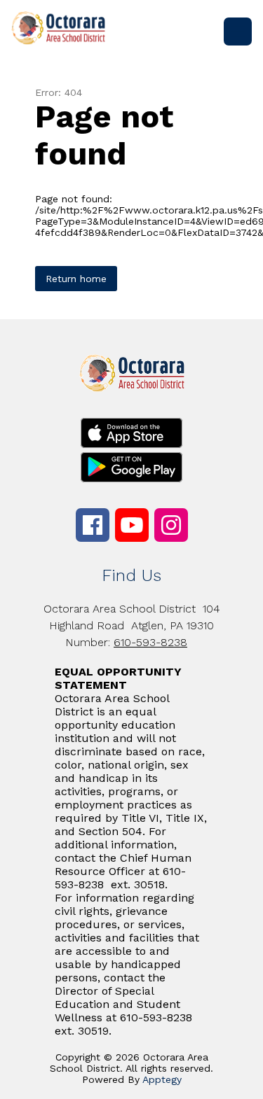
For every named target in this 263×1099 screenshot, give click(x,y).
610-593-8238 (150, 642)
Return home (76, 278)
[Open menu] (238, 32)
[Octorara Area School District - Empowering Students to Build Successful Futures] (63, 31)
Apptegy (162, 1079)
